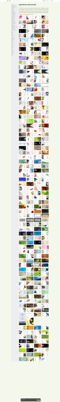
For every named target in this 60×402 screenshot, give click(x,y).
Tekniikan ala (14, 64)
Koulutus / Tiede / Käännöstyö (14, 36)
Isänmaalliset (14, 96)
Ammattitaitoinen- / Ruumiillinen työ (15, 11)
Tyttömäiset (14, 129)
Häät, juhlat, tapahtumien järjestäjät (14, 18)
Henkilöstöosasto (14, 24)
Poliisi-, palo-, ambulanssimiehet (14, 59)
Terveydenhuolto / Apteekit (14, 66)
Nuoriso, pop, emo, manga (14, 113)
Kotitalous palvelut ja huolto (15, 34)
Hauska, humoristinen (14, 92)
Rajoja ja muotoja (14, 118)
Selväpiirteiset (14, 122)
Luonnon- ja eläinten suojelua (15, 45)
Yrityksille (13, 133)
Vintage (13, 132)
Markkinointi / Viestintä (14, 49)
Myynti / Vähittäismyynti (14, 56)
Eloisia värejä (14, 89)
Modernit (13, 109)
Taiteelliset (13, 125)
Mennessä (13, 108)
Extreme (13, 90)
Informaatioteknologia (15, 25)
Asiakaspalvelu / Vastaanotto (14, 13)
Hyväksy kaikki (37, 398)
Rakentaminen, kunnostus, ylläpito (14, 61)
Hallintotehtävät (14, 21)
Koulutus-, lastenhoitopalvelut (14, 38)
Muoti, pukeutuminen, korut (15, 54)
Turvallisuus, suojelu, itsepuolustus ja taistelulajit (15, 71)
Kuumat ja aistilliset (15, 104)
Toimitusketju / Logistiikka (14, 69)
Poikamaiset (14, 117)
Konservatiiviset (14, 101)
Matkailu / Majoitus (14, 50)
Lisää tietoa (24, 398)
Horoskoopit (14, 95)
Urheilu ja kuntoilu (14, 73)
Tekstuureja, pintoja (15, 126)
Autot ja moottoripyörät (14, 15)
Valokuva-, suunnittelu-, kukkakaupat (14, 81)
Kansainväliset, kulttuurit (14, 98)
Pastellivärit (13, 114)
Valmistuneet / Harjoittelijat (14, 77)
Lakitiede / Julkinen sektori (15, 41)
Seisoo (13, 121)
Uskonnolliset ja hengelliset (14, 75)
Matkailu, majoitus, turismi (14, 52)
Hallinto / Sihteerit (14, 20)
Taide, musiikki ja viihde (14, 63)
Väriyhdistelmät (14, 130)
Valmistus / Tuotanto (15, 79)
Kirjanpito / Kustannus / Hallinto (15, 31)
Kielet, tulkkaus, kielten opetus (14, 29)
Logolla (13, 105)
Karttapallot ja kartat (15, 100)
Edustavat (13, 87)
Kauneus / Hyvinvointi (13, 27)
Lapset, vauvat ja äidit (15, 43)
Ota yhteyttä (31, 1)
